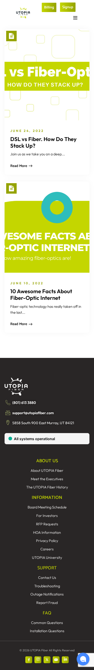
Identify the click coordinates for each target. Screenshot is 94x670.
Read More (18, 166)
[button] (83, 659)
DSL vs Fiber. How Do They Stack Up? (43, 142)
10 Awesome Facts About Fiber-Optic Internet (41, 294)
